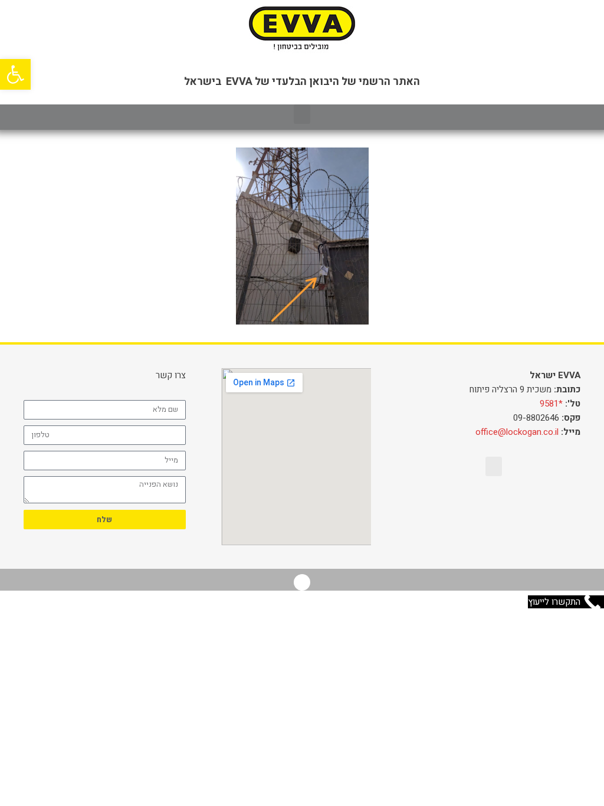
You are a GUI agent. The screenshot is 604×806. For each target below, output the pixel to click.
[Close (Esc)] (591, 13)
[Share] (565, 13)
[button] (302, 114)
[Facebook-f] (302, 582)
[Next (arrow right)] (583, 403)
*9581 (551, 403)
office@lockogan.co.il (517, 431)
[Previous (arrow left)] (20, 403)
